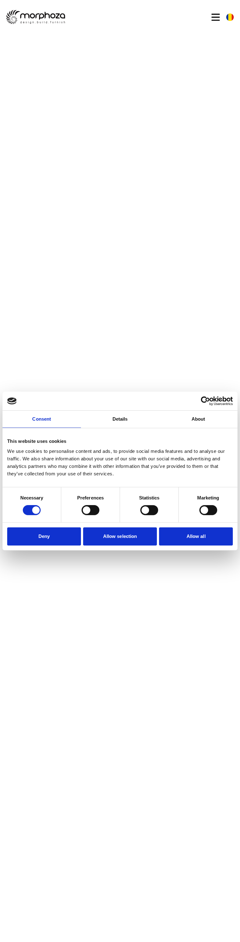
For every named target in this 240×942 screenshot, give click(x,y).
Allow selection (120, 536)
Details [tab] (120, 419)
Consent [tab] (41, 419)
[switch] (90, 510)
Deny (44, 536)
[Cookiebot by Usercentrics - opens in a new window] (205, 401)
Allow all (196, 536)
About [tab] (198, 419)
